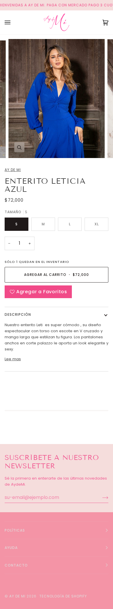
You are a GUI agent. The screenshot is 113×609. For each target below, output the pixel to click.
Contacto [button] (16, 565)
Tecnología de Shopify (63, 596)
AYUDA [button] (11, 547)
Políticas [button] (15, 530)
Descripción (18, 314)
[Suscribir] (100, 497)
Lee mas (13, 359)
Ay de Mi (13, 169)
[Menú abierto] (13, 22)
